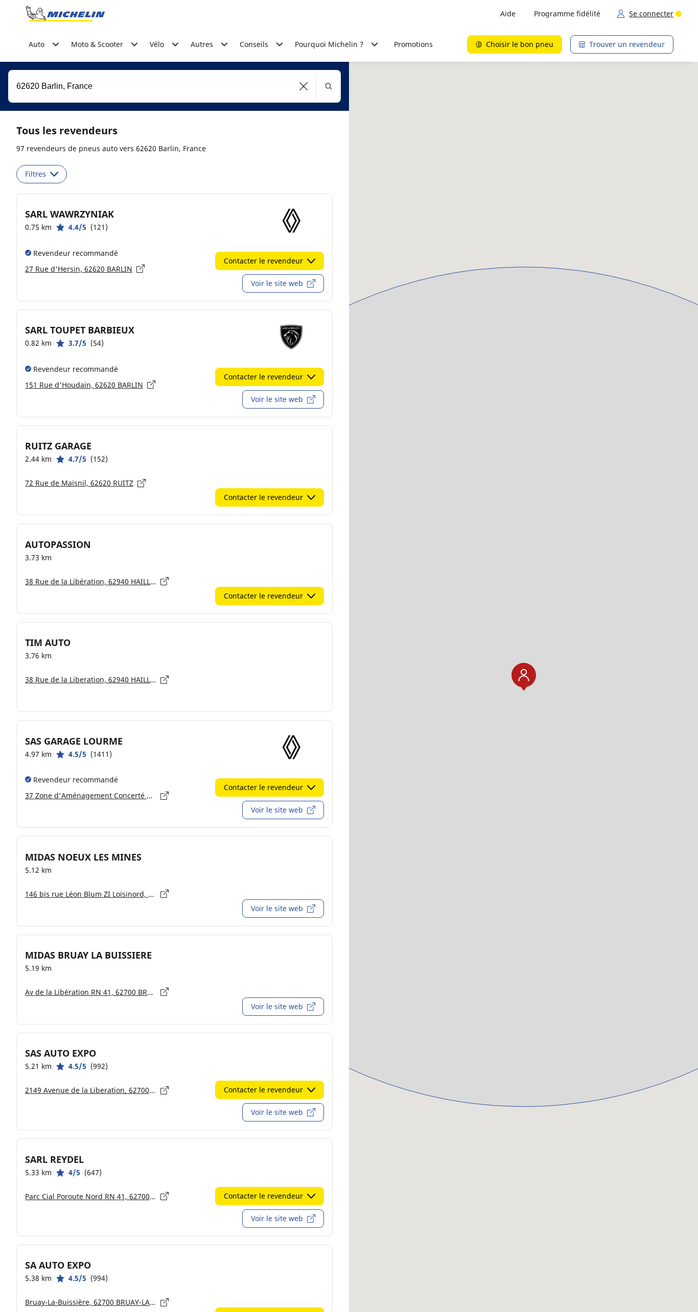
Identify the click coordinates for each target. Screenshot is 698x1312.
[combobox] (174, 86)
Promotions (413, 44)
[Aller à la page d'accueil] (65, 14)
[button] (303, 86)
